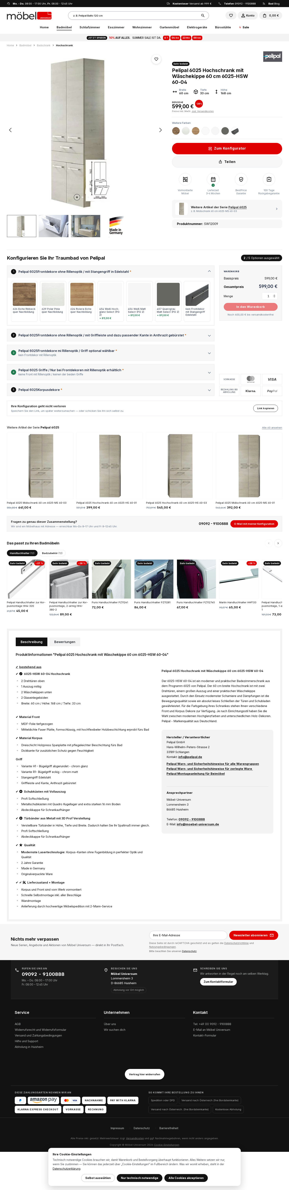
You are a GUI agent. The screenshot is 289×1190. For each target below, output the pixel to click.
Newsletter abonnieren (251, 935)
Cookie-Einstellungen (166, 1144)
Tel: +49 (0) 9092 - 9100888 (212, 1024)
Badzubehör (52, 553)
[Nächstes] (160, 130)
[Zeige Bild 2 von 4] (82, 197)
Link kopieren (265, 408)
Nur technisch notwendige (139, 1178)
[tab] (31, 642)
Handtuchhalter (22, 553)
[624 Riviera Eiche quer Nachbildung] (196, 131)
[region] (85, 144)
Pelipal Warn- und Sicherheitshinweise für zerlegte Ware (210, 769)
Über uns (110, 1024)
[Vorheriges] (10, 130)
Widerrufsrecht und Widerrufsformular (40, 1030)
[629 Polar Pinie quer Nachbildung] (186, 131)
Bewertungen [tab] (64, 642)
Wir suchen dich (114, 1030)
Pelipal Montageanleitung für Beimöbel (196, 773)
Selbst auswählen (98, 1178)
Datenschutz (189, 951)
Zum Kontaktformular (218, 981)
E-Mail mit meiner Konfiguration (254, 523)
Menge (228, 296)
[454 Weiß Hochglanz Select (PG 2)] (205, 131)
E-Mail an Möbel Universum (211, 1030)
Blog (274, 3)
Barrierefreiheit (168, 1128)
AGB (18, 1024)
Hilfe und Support (26, 1041)
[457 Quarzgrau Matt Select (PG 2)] (225, 131)
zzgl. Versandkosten (203, 111)
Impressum (117, 1128)
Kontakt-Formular (204, 1035)
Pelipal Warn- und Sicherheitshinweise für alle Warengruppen (213, 764)
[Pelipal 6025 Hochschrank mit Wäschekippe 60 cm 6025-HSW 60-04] (85, 130)
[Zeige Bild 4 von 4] (94, 197)
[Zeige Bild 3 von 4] (88, 197)
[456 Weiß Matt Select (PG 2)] (215, 131)
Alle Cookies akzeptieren (186, 1178)
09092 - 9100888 (245, 3)
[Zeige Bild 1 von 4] (77, 197)
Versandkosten (135, 1138)
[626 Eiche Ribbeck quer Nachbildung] (176, 131)
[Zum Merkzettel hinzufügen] (156, 59)
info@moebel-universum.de (198, 824)
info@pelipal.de (190, 757)
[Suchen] (203, 15)
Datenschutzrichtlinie (236, 943)
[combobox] (133, 15)
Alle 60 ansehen (272, 427)
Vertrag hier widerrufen (144, 1074)
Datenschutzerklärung (66, 1168)
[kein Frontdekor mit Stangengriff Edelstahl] (235, 131)
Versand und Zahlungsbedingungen (38, 1035)
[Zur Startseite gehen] (29, 15)
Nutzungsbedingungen (162, 946)
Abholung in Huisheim (29, 1047)
